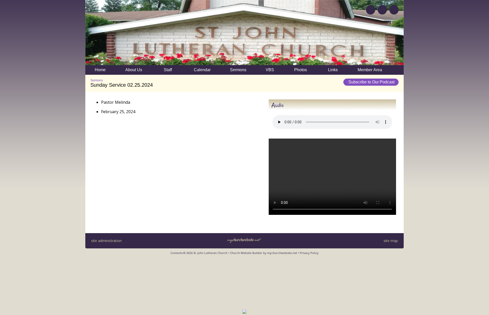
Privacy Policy (309, 253)
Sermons (96, 80)
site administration (106, 240)
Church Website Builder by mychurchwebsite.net (263, 253)
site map (391, 240)
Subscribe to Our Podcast (371, 82)
